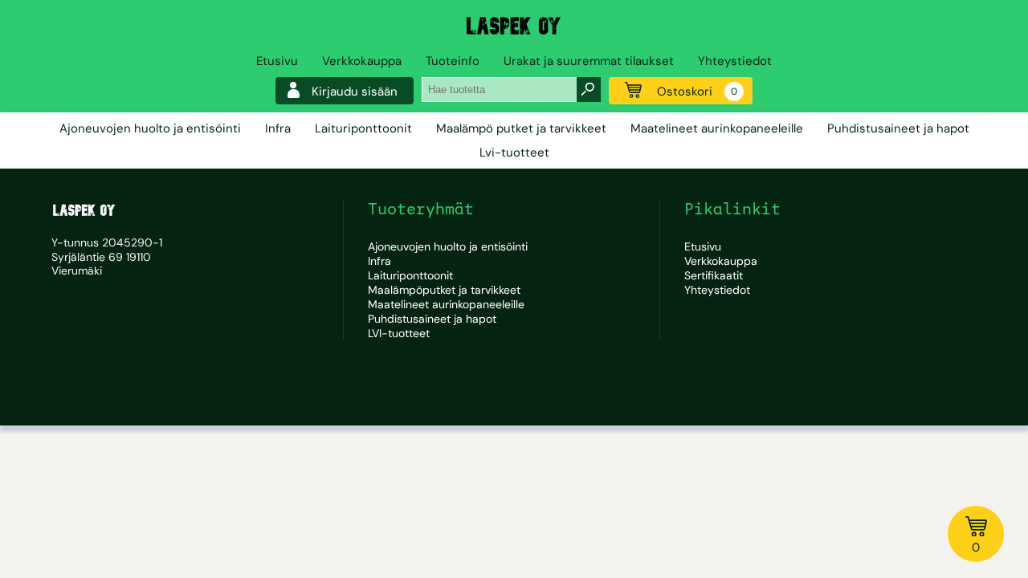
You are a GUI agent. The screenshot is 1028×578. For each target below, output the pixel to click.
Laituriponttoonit (363, 128)
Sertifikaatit (713, 275)
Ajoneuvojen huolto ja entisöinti (150, 128)
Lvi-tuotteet (514, 152)
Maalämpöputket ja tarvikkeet (444, 290)
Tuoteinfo (452, 61)
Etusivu (277, 61)
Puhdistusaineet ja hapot (898, 128)
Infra (278, 128)
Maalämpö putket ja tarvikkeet (521, 128)
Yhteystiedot (735, 61)
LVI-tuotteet (399, 333)
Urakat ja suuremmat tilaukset (589, 61)
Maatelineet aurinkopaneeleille (716, 128)
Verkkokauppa (362, 61)
